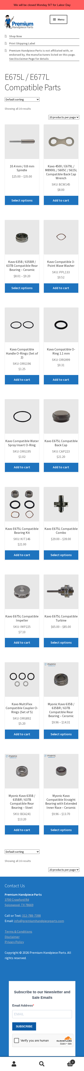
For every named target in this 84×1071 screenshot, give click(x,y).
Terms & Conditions (18, 931)
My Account (14, 1064)
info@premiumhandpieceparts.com (39, 921)
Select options (21, 200)
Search (42, 1064)
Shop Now (15, 36)
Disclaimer (12, 937)
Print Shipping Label (22, 43)
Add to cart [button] (61, 200)
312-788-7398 (31, 915)
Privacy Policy (14, 942)
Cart (64, 1060)
